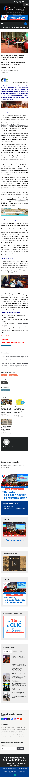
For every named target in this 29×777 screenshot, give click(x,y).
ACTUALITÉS (4, 56)
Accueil (4, 763)
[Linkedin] (5, 719)
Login (26, 4)
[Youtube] (23, 2)
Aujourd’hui (7, 651)
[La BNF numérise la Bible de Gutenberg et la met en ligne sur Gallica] (6, 422)
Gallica (4, 124)
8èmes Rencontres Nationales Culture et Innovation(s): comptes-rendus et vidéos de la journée (19, 656)
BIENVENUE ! (10, 763)
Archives (5, 390)
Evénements (12, 58)
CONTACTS (16, 765)
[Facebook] (17, 2)
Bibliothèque (13, 56)
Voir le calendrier (6, 513)
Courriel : (3, 745)
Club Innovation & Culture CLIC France (14, 759)
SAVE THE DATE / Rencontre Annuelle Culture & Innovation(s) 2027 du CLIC (16, 509)
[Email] (7, 80)
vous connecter (11, 465)
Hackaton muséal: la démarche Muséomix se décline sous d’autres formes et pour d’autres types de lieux (14, 350)
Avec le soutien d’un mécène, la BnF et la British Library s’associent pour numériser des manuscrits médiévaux (14, 358)
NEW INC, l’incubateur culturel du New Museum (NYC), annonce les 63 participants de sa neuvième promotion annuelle (19, 686)
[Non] (27, 772)
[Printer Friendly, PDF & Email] (5, 72)
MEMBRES (23, 763)
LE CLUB (17, 763)
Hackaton (20, 58)
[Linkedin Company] (11, 2)
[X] (14, 2)
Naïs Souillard (8, 70)
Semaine (15, 651)
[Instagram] (20, 2)
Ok (14, 774)
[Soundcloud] (26, 2)
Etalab (3, 137)
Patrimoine (4, 59)
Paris (4, 382)
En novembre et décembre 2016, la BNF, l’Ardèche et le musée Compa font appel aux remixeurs (6, 409)
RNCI (11, 765)
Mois (21, 651)
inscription (12, 294)
